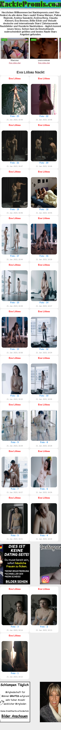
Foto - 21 (14, 163)
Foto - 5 (15, 535)
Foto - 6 (44, 489)
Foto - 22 (44, 116)
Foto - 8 (44, 442)
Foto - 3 (15, 627)
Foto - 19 (14, 209)
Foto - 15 (14, 302)
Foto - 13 (14, 349)
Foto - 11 (14, 396)
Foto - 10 (44, 396)
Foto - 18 (44, 209)
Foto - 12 (44, 349)
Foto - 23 (14, 116)
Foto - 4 (44, 535)
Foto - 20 (44, 163)
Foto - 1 (15, 673)
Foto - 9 (15, 442)
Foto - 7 (15, 489)
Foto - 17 (14, 256)
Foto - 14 (44, 302)
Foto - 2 (44, 627)
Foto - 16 (44, 256)
